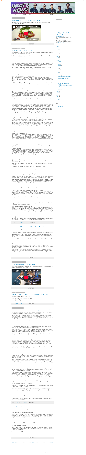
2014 (58, 92)
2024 (58, 49)
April (58, 72)
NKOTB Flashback (60, 106)
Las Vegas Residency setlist (44, 14)
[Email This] (29, 44)
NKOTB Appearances (18, 14)
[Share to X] (31, 44)
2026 (58, 46)
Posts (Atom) (18, 443)
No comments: (25, 222)
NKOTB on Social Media (27, 14)
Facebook (63, 42)
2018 (58, 57)
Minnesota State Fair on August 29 (62, 34)
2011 (58, 96)
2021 (58, 53)
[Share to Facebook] (32, 44)
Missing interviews (35, 14)
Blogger (47, 452)
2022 (58, 52)
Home (13, 14)
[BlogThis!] (30, 44)
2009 (58, 99)
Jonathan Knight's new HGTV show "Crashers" (63, 28)
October (59, 64)
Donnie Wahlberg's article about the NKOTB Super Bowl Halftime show (32, 310)
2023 (58, 50)
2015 (58, 91)
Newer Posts (14, 442)
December (59, 61)
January (59, 89)
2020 (58, 54)
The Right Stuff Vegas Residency (61, 36)
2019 (58, 56)
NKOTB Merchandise (53, 14)
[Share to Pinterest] (33, 44)
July (58, 68)
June (58, 69)
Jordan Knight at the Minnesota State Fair (63, 32)
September (59, 65)
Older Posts (51, 442)
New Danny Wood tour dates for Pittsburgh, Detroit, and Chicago (30, 294)
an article (18, 230)
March (59, 73)
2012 (58, 95)
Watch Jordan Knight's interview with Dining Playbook (27, 20)
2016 (58, 60)
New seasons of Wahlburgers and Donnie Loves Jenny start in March (31, 227)
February (59, 75)
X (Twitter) (67, 42)
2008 (58, 100)
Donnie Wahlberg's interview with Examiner (24, 407)
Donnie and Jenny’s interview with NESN (23, 264)
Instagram (59, 42)
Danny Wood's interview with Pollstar (22, 50)
